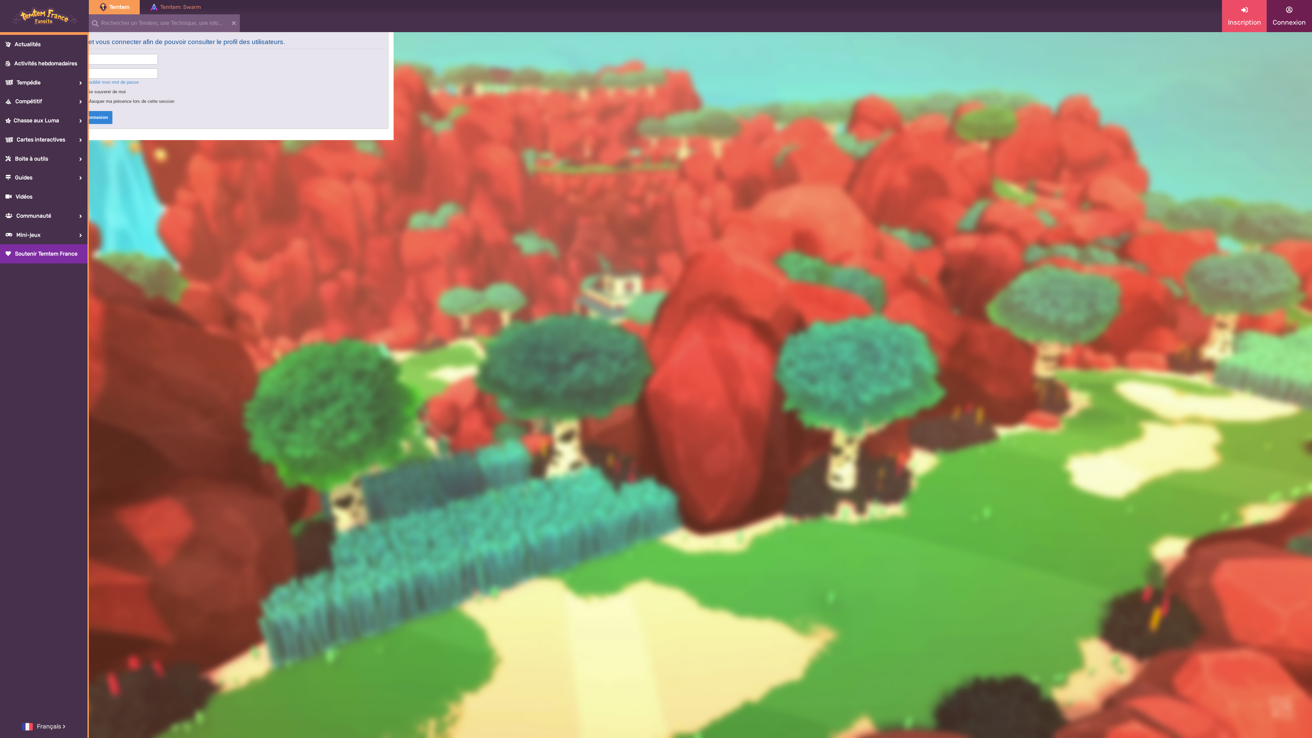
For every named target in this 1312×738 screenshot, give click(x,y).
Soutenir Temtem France (46, 253)
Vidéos (23, 196)
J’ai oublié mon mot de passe (110, 82)
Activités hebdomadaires (45, 63)
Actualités (27, 44)
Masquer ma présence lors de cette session (130, 101)
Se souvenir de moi (106, 91)
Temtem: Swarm (180, 7)
